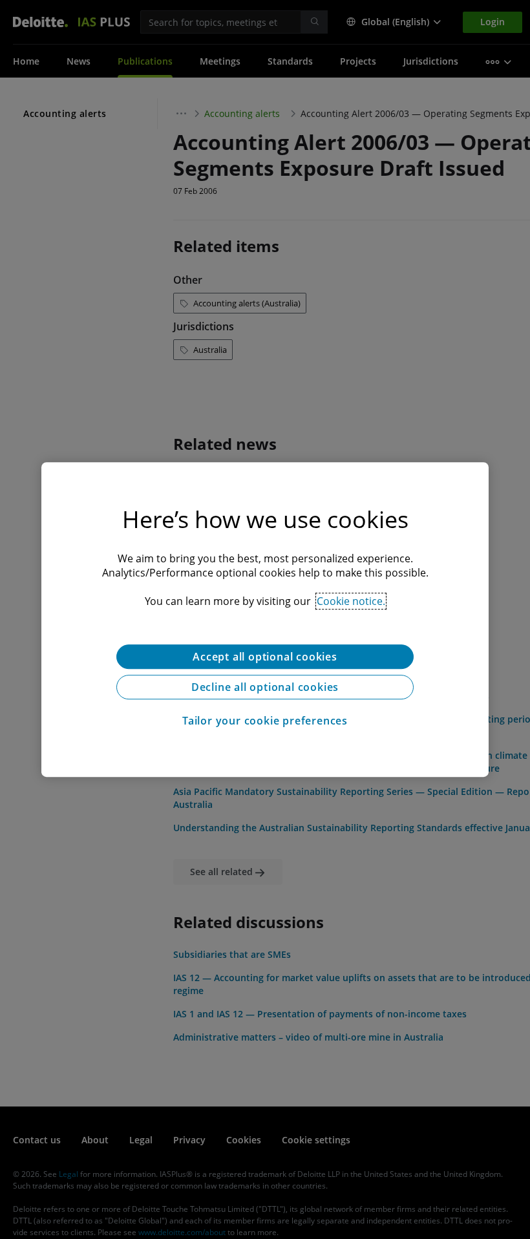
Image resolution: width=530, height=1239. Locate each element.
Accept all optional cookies (265, 657)
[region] (265, 620)
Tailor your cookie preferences (265, 721)
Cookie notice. (351, 601)
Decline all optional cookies (265, 687)
